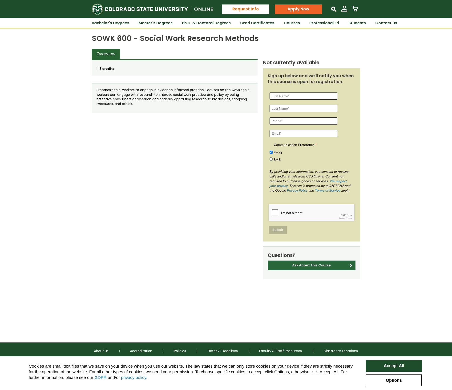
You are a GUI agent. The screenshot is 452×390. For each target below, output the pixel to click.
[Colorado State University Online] (152, 9)
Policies (180, 351)
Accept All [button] (394, 365)
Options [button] (394, 380)
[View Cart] (355, 10)
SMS (277, 159)
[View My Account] (344, 10)
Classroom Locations (340, 351)
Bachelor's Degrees (110, 23)
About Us (101, 351)
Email (278, 153)
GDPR (100, 377)
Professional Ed (324, 23)
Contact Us (386, 23)
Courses (292, 23)
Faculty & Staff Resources (280, 351)
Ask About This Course (311, 265)
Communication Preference (294, 145)
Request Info (245, 9)
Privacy (342, 218)
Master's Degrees (156, 23)
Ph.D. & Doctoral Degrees (206, 23)
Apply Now (298, 9)
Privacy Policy (297, 190)
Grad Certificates (257, 23)
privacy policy (133, 377)
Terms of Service (327, 190)
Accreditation (141, 351)
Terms (349, 218)
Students (357, 23)
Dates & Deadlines (223, 351)
